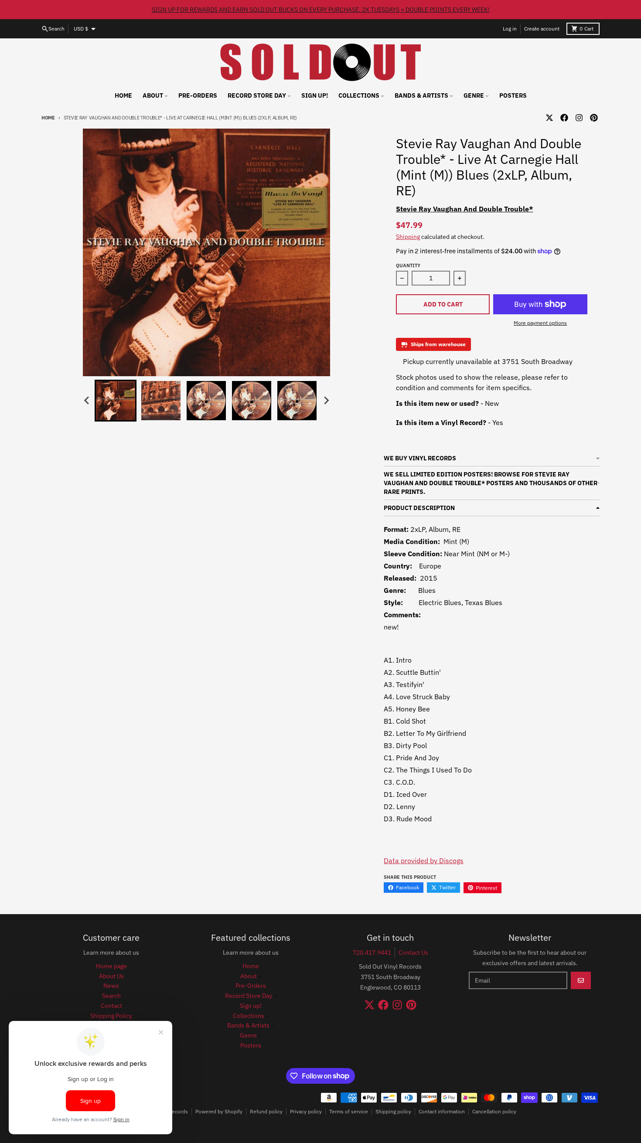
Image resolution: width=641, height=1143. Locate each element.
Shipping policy (393, 1111)
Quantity (408, 265)
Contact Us (413, 952)
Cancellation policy (494, 1111)
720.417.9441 (372, 952)
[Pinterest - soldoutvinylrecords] (594, 117)
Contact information (442, 1111)
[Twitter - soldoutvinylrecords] (549, 117)
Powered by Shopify (218, 1111)
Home (48, 118)
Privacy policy (306, 1111)
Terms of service (348, 1111)
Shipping (408, 237)
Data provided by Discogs (424, 860)
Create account (541, 28)
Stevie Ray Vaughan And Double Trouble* (464, 208)
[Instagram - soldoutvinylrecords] (579, 117)
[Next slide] (326, 400)
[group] (115, 401)
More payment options (540, 323)
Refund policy (266, 1111)
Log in (510, 28)
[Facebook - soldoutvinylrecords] (564, 117)
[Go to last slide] (87, 400)
